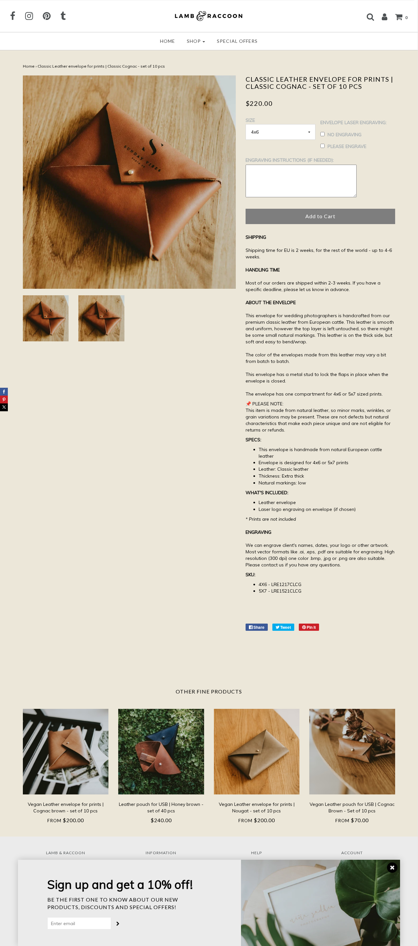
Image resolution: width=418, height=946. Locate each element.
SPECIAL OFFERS (237, 41)
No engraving (345, 135)
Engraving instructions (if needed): (290, 160)
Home (29, 66)
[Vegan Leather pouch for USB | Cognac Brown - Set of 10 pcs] (352, 752)
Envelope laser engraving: (353, 122)
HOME (167, 41)
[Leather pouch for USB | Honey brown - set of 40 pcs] (161, 752)
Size (250, 120)
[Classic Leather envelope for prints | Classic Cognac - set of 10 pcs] (46, 318)
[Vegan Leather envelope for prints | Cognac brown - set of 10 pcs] (66, 752)
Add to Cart (320, 216)
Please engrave (347, 146)
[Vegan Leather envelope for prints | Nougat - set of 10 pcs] (257, 752)
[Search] (367, 17)
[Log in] (381, 17)
